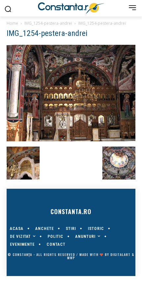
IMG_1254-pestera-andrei (48, 23)
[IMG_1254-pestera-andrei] (71, 139)
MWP (71, 257)
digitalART (120, 254)
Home (12, 23)
